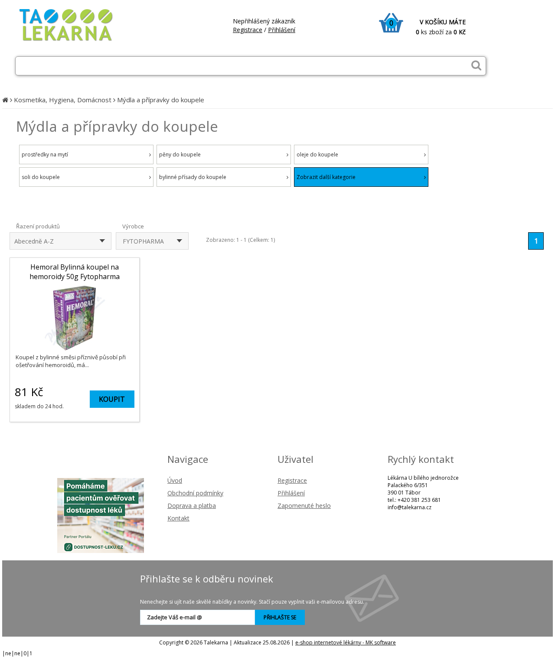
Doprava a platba (191, 505)
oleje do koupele (317, 154)
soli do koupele (41, 177)
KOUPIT (112, 399)
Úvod (174, 480)
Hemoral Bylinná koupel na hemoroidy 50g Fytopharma (74, 271)
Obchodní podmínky (195, 493)
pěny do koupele (180, 154)
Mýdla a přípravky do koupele (160, 99)
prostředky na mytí (45, 154)
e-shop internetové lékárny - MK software (345, 642)
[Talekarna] (73, 40)
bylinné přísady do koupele (192, 177)
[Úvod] (5, 99)
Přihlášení (281, 30)
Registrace (247, 30)
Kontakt (178, 518)
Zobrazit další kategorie (326, 177)
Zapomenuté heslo (304, 505)
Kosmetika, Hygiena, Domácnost (62, 99)
